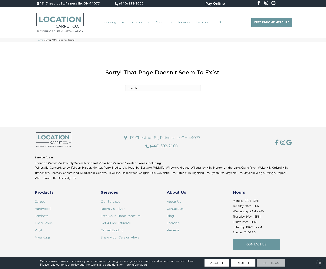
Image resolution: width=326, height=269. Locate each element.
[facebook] (259, 3)
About (160, 22)
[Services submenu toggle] (148, 22)
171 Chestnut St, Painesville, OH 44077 (70, 3)
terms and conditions (104, 264)
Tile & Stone (44, 223)
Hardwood (43, 209)
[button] (220, 22)
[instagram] (266, 3)
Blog (170, 216)
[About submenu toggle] (171, 22)
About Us (174, 201)
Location (202, 22)
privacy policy (70, 264)
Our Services (110, 201)
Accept (217, 263)
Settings (271, 263)
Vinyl (38, 230)
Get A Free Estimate (116, 223)
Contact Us (175, 209)
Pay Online (215, 4)
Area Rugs (42, 237)
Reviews (184, 22)
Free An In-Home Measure (121, 216)
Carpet (40, 201)
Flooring (110, 22)
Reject (243, 263)
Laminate (42, 216)
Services (136, 22)
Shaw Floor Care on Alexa (120, 237)
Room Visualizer (113, 209)
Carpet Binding (112, 230)
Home (40, 39)
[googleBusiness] (273, 3)
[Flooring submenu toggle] (123, 22)
